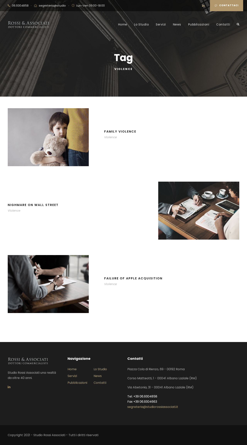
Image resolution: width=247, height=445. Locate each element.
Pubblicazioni (198, 24)
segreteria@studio (52, 5)
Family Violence (120, 131)
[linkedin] (203, 5)
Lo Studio (141, 24)
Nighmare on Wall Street (33, 205)
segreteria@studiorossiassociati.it (152, 407)
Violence (110, 137)
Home (122, 24)
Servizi (161, 24)
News (177, 24)
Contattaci (229, 5)
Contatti (223, 24)
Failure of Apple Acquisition (133, 278)
